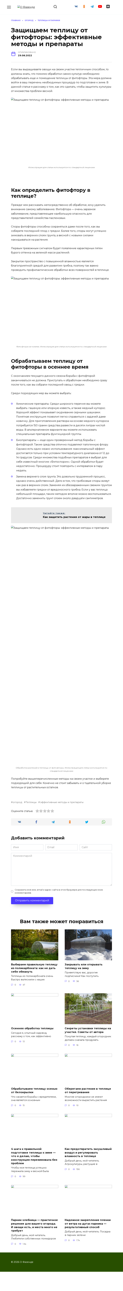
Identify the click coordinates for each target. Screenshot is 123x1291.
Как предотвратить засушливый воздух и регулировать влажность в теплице (88, 1152)
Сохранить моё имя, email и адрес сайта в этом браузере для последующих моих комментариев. (59, 891)
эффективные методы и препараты (61, 802)
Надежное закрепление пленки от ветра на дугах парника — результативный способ (88, 1224)
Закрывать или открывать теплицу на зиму (83, 966)
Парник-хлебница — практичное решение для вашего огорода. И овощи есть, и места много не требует (34, 1225)
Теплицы (31, 802)
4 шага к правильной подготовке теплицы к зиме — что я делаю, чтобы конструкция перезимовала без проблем (34, 1156)
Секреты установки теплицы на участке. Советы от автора (88, 1030)
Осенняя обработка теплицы (32, 1028)
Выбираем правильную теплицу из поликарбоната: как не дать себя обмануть (34, 968)
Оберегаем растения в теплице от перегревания (88, 1090)
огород (17, 802)
